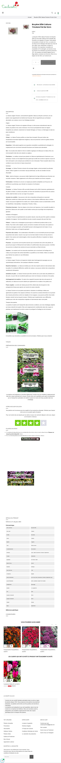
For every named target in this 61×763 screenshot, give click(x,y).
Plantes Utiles (7, 734)
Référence (9, 521)
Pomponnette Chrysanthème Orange (11, 649)
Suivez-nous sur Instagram (46, 732)
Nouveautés (7, 728)
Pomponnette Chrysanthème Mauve (47, 649)
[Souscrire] (31, 757)
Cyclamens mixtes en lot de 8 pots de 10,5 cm (11, 684)
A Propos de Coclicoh (27, 728)
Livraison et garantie (27, 723)
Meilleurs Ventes (8, 731)
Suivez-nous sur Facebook (46, 730)
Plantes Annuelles (8, 723)
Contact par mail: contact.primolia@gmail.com (47, 724)
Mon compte (43, 727)
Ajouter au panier (48, 62)
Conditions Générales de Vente (30, 731)
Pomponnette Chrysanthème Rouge (29, 649)
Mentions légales (26, 726)
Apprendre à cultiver (9, 742)
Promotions (7, 726)
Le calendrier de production (29, 734)
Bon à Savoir (7, 739)
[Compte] (55, 13)
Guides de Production (9, 736)
